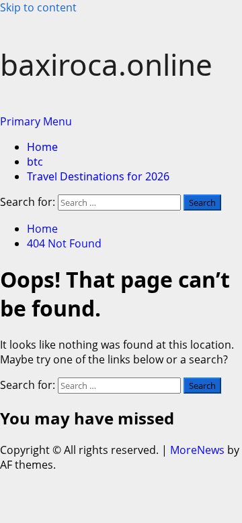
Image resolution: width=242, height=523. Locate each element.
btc (35, 161)
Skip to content (38, 7)
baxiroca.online (106, 64)
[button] (36, 121)
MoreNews (197, 450)
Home (42, 146)
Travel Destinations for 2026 (98, 176)
